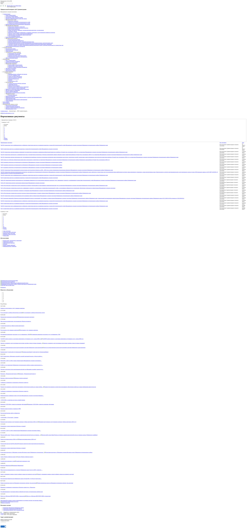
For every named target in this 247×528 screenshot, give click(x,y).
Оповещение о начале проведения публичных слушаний (13, 426)
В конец (6, 139)
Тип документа (223, 142)
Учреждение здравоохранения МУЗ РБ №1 (12, 508)
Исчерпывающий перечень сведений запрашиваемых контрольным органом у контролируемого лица (30, 42)
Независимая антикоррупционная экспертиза (18, 27)
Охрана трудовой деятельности (15, 76)
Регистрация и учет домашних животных (10, 330)
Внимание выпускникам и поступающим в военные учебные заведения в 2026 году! (19, 421)
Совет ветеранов (9, 100)
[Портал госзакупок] (5, 502)
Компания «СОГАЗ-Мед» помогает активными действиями (14, 404)
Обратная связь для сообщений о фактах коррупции (19, 34)
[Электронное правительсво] (9, 501)
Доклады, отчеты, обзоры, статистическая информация (20, 33)
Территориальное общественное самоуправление (16, 99)
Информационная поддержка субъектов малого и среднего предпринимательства (24, 97)
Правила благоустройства (14, 85)
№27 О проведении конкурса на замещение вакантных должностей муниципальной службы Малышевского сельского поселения (29, 208)
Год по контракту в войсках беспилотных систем (11, 312)
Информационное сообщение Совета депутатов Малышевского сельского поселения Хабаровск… (22, 395)
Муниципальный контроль (14, 39)
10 (4, 137)
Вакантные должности (13, 21)
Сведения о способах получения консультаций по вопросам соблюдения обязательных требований (30, 44)
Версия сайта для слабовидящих (14, 5)
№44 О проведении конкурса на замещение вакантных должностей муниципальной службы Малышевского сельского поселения (29, 148)
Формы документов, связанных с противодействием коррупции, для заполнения (26, 30)
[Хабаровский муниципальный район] (9, 280)
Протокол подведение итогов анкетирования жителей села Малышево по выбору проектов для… (22, 369)
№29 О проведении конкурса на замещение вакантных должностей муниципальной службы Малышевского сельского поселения (29, 203)
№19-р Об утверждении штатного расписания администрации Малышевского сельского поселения (22, 182)
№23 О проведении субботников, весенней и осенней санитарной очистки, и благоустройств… (22, 356)
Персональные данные (11, 70)
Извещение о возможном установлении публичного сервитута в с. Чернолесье (18, 487)
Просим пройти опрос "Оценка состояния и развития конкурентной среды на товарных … (21, 434)
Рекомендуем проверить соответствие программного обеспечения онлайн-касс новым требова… (22, 386)
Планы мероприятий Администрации (14, 37)
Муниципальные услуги (11, 108)
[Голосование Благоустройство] (8, 281)
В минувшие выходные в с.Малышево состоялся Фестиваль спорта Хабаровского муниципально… (22, 452)
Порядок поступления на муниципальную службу (19, 22)
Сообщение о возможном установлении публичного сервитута (14, 382)
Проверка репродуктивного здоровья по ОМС (11, 408)
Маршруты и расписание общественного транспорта (17, 89)
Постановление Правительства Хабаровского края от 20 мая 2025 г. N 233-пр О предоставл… (21, 478)
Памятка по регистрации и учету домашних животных (13, 308)
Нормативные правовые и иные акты (16, 26)
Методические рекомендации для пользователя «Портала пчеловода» (16, 321)
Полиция (10, 79)
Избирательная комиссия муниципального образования (18, 24)
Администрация (4, 111)
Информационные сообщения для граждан (17, 74)
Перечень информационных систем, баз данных (16, 18)
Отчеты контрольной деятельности (16, 40)
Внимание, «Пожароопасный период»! (9, 373)
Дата (243, 142)
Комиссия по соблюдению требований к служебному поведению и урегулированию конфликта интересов (31, 32)
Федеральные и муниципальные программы (15, 92)
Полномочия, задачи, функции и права (14, 17)
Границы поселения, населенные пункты (17, 55)
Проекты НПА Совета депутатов (15, 66)
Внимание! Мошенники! (6, 465)
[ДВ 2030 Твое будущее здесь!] (7, 285)
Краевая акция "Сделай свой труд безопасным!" (11, 351)
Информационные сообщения (9, 246)
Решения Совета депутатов (9, 233)
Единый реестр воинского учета (8, 461)
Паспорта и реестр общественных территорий (18, 86)
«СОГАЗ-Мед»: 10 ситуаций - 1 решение (9, 417)
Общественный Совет (10, 98)
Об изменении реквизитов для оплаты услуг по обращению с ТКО (15, 334)
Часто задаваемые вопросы (14, 36)
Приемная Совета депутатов (9, 234)
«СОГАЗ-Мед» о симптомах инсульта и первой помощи (13, 400)
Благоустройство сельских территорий (16, 88)
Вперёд (5, 138)
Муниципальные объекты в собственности (17, 56)
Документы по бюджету (11, 68)
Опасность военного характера (15, 77)
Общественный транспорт (9, 242)
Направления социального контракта (9, 317)
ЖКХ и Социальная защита (12, 58)
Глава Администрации (11, 15)
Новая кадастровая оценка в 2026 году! (9, 439)
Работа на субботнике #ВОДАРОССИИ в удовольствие (13, 496)
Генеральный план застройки (14, 53)
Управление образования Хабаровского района (13, 507)
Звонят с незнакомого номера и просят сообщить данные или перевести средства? (19, 474)
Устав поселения (9, 51)
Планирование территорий (14, 54)
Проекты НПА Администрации (15, 64)
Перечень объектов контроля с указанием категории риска (21, 41)
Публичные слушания (10, 69)
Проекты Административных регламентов (17, 67)
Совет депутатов (6, 231)
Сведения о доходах (12, 31)
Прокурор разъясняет (10, 96)
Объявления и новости (8, 241)
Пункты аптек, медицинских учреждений (12, 240)
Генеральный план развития (12, 49)
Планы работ (6, 235)
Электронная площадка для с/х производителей (13, 510)
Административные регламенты (13, 61)
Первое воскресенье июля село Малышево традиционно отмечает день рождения (18, 483)
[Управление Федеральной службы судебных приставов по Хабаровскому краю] (18, 284)
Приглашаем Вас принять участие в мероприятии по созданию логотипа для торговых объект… (22, 500)
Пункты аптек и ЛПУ (13, 81)
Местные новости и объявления (13, 90)
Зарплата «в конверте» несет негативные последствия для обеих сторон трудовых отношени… (21, 343)
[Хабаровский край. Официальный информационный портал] (14, 282)
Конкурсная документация (11, 62)
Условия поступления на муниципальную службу (19, 23)
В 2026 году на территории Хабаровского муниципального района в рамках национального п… (22, 365)
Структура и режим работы (12, 16)
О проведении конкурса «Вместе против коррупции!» (12, 325)
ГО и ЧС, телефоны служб (14, 75)
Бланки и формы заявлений (12, 91)
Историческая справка (11, 48)
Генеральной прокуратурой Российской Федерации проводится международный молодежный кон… (23, 443)
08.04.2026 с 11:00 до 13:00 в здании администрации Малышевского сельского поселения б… (21, 360)
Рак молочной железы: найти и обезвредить (10, 413)
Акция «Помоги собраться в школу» (8, 456)
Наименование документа (6, 142)
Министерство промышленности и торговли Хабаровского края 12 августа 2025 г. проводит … (21, 469)
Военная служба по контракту (7, 378)
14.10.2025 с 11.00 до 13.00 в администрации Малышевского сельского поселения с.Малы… (21, 430)
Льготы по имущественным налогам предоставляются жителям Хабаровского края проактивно (21, 347)
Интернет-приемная (12, 95)
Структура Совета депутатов (9, 232)
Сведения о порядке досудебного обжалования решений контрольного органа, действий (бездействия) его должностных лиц (35, 45)
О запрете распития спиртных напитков (17, 83)
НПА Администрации (11, 60)
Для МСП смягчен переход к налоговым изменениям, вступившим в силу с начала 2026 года (21, 338)
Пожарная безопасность (13, 78)
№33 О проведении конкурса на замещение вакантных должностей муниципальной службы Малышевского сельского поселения (29, 177)
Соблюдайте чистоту (12, 84)
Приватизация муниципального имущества (15, 46)
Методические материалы (14, 29)
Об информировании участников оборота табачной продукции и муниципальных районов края (22, 491)
